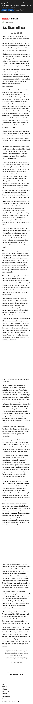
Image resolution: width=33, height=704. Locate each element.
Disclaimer (5, 693)
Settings (17, 10)
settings (13, 7)
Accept (4, 10)
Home (3, 684)
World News (5, 19)
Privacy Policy (6, 696)
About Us (4, 686)
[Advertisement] (16, 359)
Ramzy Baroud (10, 22)
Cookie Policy (6, 695)
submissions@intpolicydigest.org (16, 658)
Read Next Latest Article (16, 674)
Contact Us (5, 688)
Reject (11, 10)
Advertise (5, 690)
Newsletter (5, 691)
